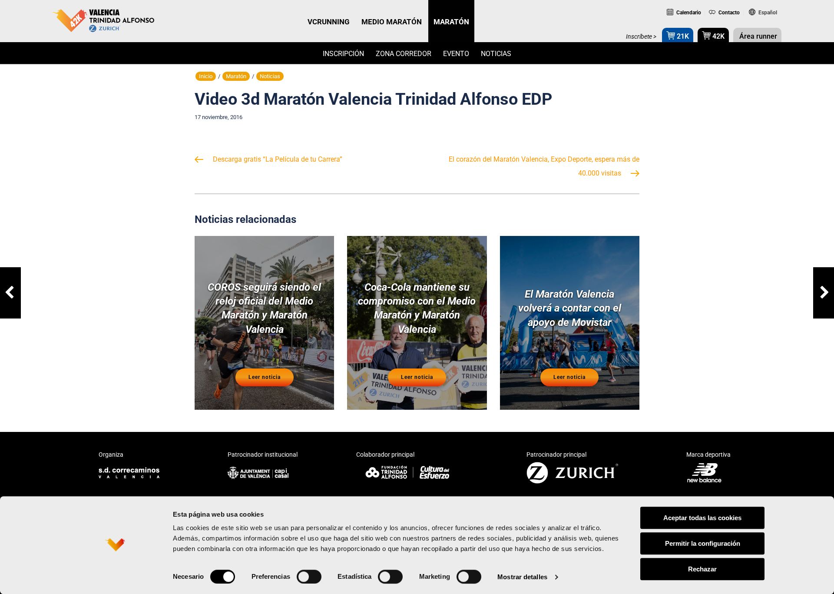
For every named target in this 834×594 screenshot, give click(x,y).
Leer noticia (264, 377)
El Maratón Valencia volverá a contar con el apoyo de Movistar (569, 308)
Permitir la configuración (702, 543)
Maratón (236, 76)
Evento (456, 54)
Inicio (205, 76)
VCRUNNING (329, 21)
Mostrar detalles (522, 577)
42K (718, 36)
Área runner (757, 36)
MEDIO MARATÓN (391, 21)
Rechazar (702, 569)
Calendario (688, 13)
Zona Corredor (403, 54)
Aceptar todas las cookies (702, 517)
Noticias (496, 54)
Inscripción (343, 54)
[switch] (309, 577)
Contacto (728, 13)
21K (682, 36)
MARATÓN (451, 21)
